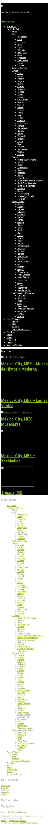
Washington (22, 288)
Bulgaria (20, 81)
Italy (19, 115)
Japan (19, 47)
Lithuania (21, 120)
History (15, 321)
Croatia (20, 84)
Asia (14, 34)
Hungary (20, 107)
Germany (15, 157)
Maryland (21, 243)
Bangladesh (22, 37)
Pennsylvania (22, 272)
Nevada (20, 254)
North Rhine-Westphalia (27, 183)
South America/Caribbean (23, 293)
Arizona (20, 209)
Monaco (20, 125)
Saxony (20, 191)
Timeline (15, 327)
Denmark (21, 89)
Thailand (20, 65)
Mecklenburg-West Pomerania (30, 180)
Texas (19, 282)
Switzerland (22, 149)
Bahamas (21, 298)
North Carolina (23, 261)
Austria (20, 76)
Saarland (21, 188)
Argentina (21, 295)
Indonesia (21, 42)
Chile (19, 303)
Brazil (19, 301)
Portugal (21, 136)
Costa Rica (22, 306)
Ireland (20, 112)
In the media (12, 340)
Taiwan (20, 63)
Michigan (21, 248)
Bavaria (20, 162)
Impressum (14, 820)
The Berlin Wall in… (14, 29)
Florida (20, 220)
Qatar (19, 55)
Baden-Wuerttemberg (26, 159)
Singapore (21, 58)
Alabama (20, 206)
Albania (20, 73)
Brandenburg (22, 167)
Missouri (20, 251)
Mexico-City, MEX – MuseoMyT (18, 421)
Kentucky (21, 238)
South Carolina (23, 274)
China (19, 39)
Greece (20, 105)
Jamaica (20, 314)
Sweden (20, 146)
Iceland (20, 110)
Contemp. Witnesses (21, 329)
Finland (20, 94)
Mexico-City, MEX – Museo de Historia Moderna (24, 366)
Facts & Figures (13, 319)
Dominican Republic (25, 308)
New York (21, 259)
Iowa (19, 233)
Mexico (20, 316)
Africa (14, 31)
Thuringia (21, 199)
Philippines (22, 52)
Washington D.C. (24, 290)
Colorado (21, 217)
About (9, 335)
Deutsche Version (14, 345)
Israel (19, 44)
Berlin (19, 165)
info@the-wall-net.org (17, 812)
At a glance (11, 26)
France (20, 97)
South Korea (22, 60)
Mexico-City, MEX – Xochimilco (18, 458)
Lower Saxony (23, 178)
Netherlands (22, 128)
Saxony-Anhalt (23, 193)
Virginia (20, 285)
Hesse (20, 175)
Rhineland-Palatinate (26, 186)
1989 (14, 324)
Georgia (20, 102)
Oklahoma (21, 267)
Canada (20, 204)
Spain (19, 144)
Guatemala (21, 311)
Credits (23, 820)
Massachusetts (23, 246)
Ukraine (20, 152)
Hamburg (21, 173)
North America (18, 201)
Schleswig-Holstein (25, 196)
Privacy (4, 820)
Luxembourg (22, 123)
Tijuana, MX (11, 492)
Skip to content (8, 21)
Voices (9, 337)
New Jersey (22, 256)
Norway (20, 131)
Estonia (20, 92)
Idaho (19, 227)
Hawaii (20, 225)
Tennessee (22, 280)
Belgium (20, 78)
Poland (20, 133)
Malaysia (21, 50)
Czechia (20, 86)
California (21, 214)
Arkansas (21, 212)
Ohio (19, 264)
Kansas (20, 235)
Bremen (20, 170)
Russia (20, 141)
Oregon (20, 269)
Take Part (11, 332)
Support (10, 342)
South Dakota (23, 277)
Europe (15, 71)
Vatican (20, 154)
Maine (19, 240)
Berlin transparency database (25, 823)
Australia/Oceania (19, 68)
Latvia (20, 118)
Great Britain (22, 99)
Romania (20, 139)
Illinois (20, 230)
